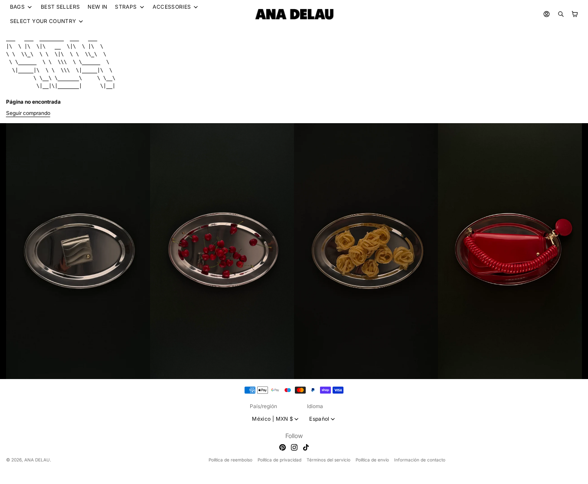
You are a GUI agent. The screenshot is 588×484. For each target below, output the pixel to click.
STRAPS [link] (126, 7)
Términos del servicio (328, 459)
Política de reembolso (230, 459)
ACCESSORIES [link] (172, 7)
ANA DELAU (37, 459)
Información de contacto (419, 459)
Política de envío (372, 459)
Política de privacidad (279, 459)
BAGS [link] (17, 7)
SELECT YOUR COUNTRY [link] (43, 21)
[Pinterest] (282, 447)
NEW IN (97, 6)
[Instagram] (294, 447)
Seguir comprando (28, 113)
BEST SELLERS (60, 6)
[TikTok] (306, 447)
